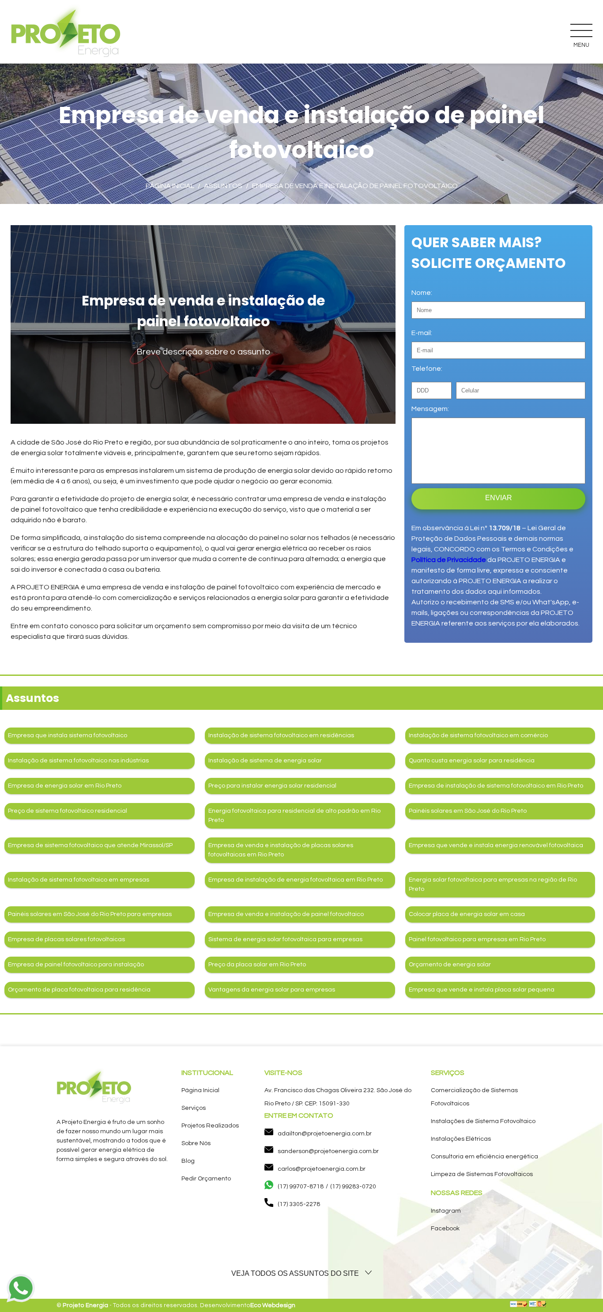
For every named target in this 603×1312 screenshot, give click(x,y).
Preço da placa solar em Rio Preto (257, 964)
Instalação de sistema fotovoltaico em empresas (78, 880)
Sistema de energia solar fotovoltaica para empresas (285, 939)
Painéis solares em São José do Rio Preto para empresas (90, 914)
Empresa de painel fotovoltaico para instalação (76, 964)
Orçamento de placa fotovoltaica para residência (79, 990)
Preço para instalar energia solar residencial (272, 786)
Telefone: (426, 368)
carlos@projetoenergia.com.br (322, 1169)
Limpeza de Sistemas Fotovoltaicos (482, 1174)
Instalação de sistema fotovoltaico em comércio (478, 735)
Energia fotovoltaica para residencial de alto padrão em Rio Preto (294, 815)
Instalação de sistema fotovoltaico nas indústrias (78, 761)
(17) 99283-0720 (353, 1187)
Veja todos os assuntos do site (296, 1273)
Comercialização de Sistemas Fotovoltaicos (474, 1097)
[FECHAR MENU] (581, 30)
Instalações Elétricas (461, 1139)
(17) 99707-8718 (301, 1187)
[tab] (301, 1273)
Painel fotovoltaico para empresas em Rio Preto (477, 939)
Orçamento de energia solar (450, 964)
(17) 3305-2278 (299, 1204)
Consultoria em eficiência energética (484, 1157)
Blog (188, 1161)
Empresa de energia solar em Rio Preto (64, 786)
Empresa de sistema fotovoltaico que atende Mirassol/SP (90, 845)
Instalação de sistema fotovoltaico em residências (281, 735)
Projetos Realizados (210, 1126)
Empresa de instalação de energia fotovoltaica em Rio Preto (295, 880)
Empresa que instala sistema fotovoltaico (67, 735)
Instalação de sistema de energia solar (265, 761)
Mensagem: (430, 408)
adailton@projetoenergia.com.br (325, 1134)
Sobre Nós (196, 1143)
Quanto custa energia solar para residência (472, 761)
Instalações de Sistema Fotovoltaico (483, 1121)
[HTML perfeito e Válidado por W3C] (537, 1305)
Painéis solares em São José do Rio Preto (468, 811)
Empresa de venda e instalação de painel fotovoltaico (286, 914)
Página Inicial (200, 1090)
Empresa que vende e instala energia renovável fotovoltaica (496, 845)
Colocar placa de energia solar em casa (467, 914)
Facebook (445, 1228)
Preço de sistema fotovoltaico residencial (67, 811)
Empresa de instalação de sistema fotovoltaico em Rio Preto (496, 786)
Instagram (446, 1211)
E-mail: (421, 332)
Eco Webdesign (272, 1305)
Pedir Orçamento (206, 1179)
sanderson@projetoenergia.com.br (328, 1151)
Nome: (421, 292)
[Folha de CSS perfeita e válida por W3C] (519, 1305)
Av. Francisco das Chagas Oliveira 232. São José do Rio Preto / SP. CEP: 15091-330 (337, 1097)
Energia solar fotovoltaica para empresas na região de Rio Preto (493, 884)
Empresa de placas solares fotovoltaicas (66, 939)
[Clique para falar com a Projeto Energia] (21, 1289)
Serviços (193, 1108)
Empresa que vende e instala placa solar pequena (481, 990)
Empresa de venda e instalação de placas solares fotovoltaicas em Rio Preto (280, 850)
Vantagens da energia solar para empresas (271, 990)
